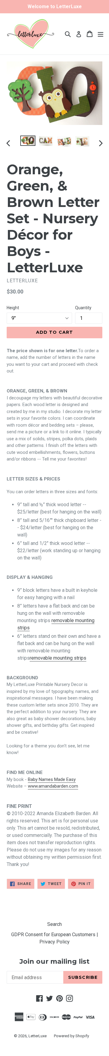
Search (54, 924)
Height (13, 307)
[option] (28, 141)
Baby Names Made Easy (52, 779)
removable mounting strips (58, 658)
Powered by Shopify (71, 1036)
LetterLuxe (37, 1036)
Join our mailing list (54, 962)
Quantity (83, 307)
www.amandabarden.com (53, 786)
